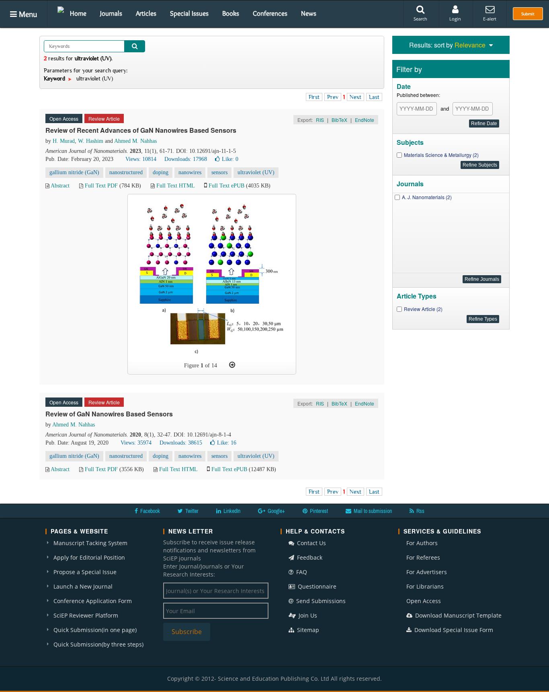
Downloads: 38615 (181, 443)
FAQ (301, 572)
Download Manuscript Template (458, 615)
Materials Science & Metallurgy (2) (441, 154)
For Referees (423, 557)
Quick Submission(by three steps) (98, 644)
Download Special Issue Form (453, 630)
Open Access (423, 601)
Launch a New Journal (83, 586)
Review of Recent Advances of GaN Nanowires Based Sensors (140, 130)
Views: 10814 (140, 159)
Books (230, 13)
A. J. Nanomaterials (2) (427, 197)
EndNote (364, 119)
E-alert (489, 19)
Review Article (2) (423, 308)
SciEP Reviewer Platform (85, 615)
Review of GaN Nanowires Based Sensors (109, 413)
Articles (146, 13)
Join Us (307, 615)
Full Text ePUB (226, 186)
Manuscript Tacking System (90, 543)
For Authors (422, 543)
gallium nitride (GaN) (74, 172)
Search (420, 19)
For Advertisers (426, 572)
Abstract (60, 186)
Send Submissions (320, 601)
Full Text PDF (101, 186)
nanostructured (126, 172)
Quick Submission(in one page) (95, 630)
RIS (320, 119)
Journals (111, 13)
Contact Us (310, 543)
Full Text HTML (175, 186)
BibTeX (339, 119)
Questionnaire (316, 586)
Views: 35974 (136, 443)
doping (160, 172)
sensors (219, 172)
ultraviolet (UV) (256, 172)
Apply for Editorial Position (89, 557)
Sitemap (307, 630)
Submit (528, 13)
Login (455, 19)
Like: (230, 159)
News (308, 13)
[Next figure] (232, 365)
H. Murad (64, 141)
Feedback (308, 557)
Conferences (270, 13)
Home (78, 13)
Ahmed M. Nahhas (135, 141)
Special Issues (189, 13)
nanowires (189, 172)
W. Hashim (90, 141)
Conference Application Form (92, 601)
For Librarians (425, 586)
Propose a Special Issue (85, 572)
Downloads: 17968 (185, 159)
